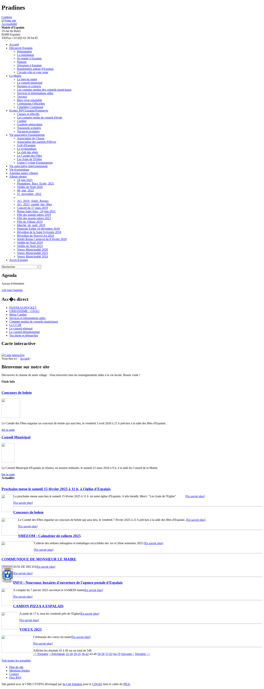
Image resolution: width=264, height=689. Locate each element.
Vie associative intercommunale (28, 166)
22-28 (69, 654)
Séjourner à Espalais (29, 65)
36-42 (85, 654)
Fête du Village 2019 (30, 221)
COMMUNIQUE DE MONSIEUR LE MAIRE (39, 559)
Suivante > (127, 654)
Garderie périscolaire (29, 124)
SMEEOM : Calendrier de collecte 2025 (49, 536)
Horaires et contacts (29, 86)
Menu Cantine (18, 314)
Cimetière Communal (30, 107)
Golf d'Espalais (26, 145)
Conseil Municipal (16, 437)
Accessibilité (9, 24)
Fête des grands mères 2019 (34, 214)
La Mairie (15, 75)
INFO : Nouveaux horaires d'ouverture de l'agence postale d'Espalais (68, 583)
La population (25, 55)
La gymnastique (27, 148)
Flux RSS (15, 677)
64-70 (116, 654)
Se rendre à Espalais (29, 58)
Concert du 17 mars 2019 (32, 207)
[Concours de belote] (11, 416)
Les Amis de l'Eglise (29, 159)
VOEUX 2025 (31, 629)
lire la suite (8, 429)
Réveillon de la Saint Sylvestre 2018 (39, 232)
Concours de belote (17, 393)
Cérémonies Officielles (31, 103)
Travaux (22, 96)
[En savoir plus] (195, 496)
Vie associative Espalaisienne (27, 134)
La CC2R (15, 325)
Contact (14, 674)
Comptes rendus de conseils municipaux (33, 321)
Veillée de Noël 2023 (30, 246)
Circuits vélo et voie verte (32, 72)
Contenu (7, 17)
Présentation (24, 51)
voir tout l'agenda (12, 290)
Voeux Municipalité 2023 (32, 253)
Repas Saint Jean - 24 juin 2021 (36, 211)
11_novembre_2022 (29, 194)
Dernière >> (142, 654)
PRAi (126, 684)
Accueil (14, 44)
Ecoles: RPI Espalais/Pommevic (28, 110)
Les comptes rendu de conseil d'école (39, 117)
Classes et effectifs (28, 114)
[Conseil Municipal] (8, 461)
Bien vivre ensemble (29, 100)
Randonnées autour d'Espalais (35, 68)
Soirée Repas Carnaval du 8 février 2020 (42, 239)
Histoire (22, 62)
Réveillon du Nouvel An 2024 (35, 235)
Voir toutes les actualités (16, 660)
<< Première (40, 654)
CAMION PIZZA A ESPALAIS (38, 606)
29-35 (77, 654)
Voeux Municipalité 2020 (32, 249)
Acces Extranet (18, 260)
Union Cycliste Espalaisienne (35, 162)
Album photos (18, 176)
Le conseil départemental (24, 332)
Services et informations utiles (35, 93)
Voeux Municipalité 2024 (32, 256)
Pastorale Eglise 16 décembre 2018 (38, 228)
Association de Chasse (30, 138)
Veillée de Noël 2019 (30, 242)
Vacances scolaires (28, 131)
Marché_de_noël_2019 (31, 225)
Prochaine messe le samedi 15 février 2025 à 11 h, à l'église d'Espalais (56, 489)
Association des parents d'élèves (36, 141)
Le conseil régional (20, 328)
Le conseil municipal (29, 82)
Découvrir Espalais (20, 48)
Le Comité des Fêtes (29, 155)
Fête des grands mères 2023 (34, 218)
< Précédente (57, 654)
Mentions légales (19, 670)
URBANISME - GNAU (24, 311)
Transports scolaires (29, 128)
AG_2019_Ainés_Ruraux (33, 201)
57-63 (108, 654)
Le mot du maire (27, 79)
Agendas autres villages (23, 173)
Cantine (21, 121)
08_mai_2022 (25, 190)
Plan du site (16, 667)
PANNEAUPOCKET (23, 307)
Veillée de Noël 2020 (30, 187)
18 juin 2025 (24, 180)
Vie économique (19, 169)
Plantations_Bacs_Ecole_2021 (35, 183)
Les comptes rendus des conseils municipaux (44, 89)
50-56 (101, 654)
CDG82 (97, 684)
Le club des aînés (27, 152)
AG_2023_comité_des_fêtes (34, 204)
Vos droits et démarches (23, 335)
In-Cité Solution (72, 684)
